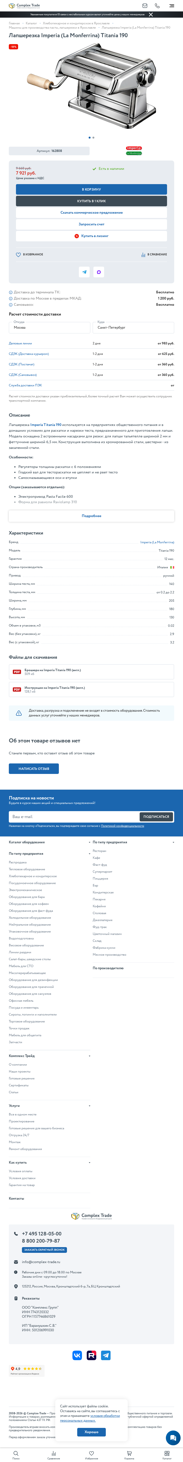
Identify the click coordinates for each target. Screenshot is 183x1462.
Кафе (96, 857)
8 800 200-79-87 (41, 1241)
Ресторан (99, 851)
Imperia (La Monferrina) (157, 542)
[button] (90, 138)
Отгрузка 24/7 (19, 1135)
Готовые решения (22, 1078)
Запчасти (15, 1042)
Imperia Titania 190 (45, 425)
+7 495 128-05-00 (41, 1234)
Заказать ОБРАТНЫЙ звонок (44, 1250)
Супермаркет (102, 871)
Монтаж (15, 1142)
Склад (97, 940)
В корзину (91, 189)
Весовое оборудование (26, 945)
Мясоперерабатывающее (27, 973)
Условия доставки (22, 1178)
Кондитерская (103, 892)
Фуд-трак (100, 927)
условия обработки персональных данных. (90, 1418)
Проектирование (21, 1121)
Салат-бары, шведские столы (30, 959)
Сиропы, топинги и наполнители (33, 1014)
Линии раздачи (20, 952)
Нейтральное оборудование (30, 924)
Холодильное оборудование (30, 917)
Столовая (99, 913)
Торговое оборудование (27, 1021)
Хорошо (91, 1432)
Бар (95, 885)
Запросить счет (91, 224)
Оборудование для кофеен (29, 904)
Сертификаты (19, 1085)
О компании (18, 1064)
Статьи (13, 1092)
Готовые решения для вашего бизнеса (36, 1128)
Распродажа (17, 862)
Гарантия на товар (22, 1185)
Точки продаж (19, 1028)
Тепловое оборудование (27, 869)
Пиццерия (100, 878)
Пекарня (99, 899)
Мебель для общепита (25, 1035)
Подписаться (156, 816)
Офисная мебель (21, 1000)
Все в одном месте (22, 1114)
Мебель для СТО (21, 966)
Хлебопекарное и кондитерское (33, 876)
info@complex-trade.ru (41, 1262)
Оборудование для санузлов (30, 993)
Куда (100, 322)
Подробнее (91, 516)
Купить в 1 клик (91, 201)
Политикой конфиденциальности (122, 826)
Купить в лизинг (94, 236)
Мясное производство (109, 954)
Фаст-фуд (100, 864)
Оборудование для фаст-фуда (31, 910)
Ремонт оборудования (25, 1149)
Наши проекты (19, 1071)
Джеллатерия (102, 920)
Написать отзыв (34, 769)
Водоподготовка (21, 938)
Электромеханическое (25, 890)
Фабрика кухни (104, 947)
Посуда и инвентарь (24, 1007)
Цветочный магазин (107, 934)
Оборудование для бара (27, 897)
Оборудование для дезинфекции (33, 980)
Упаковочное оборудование (30, 931)
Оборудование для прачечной (31, 987)
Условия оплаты (20, 1171)
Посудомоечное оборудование (32, 883)
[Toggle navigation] (171, 5)
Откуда (19, 322)
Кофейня (99, 906)
